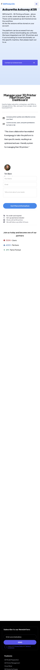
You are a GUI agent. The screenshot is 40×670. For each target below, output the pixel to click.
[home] (8, 4)
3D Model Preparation (11, 660)
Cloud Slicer (8, 666)
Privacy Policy (19, 646)
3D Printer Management (12, 663)
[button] (36, 4)
